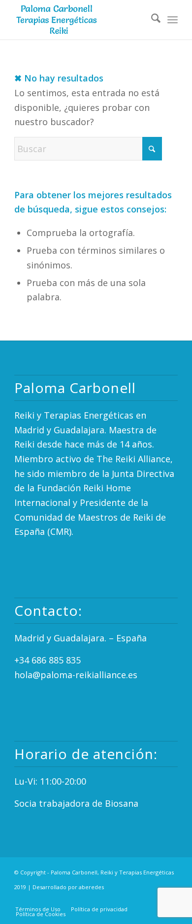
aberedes (91, 887)
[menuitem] (150, 19)
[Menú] (172, 19)
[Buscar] (150, 19)
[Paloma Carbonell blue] (79, 19)
